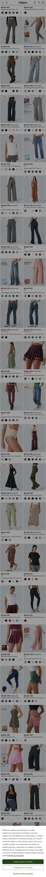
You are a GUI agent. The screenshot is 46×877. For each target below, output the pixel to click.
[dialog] (23, 438)
